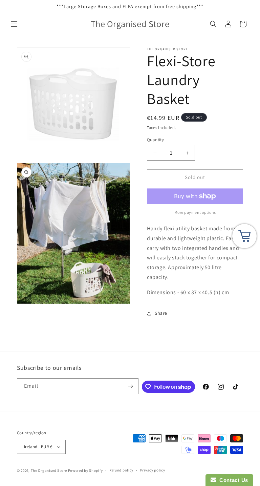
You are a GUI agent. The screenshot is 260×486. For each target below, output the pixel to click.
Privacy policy (152, 470)
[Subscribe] (130, 386)
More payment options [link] (195, 212)
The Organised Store (49, 470)
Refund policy (121, 470)
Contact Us (232, 480)
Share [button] (161, 313)
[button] (14, 24)
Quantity (155, 140)
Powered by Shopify (85, 470)
